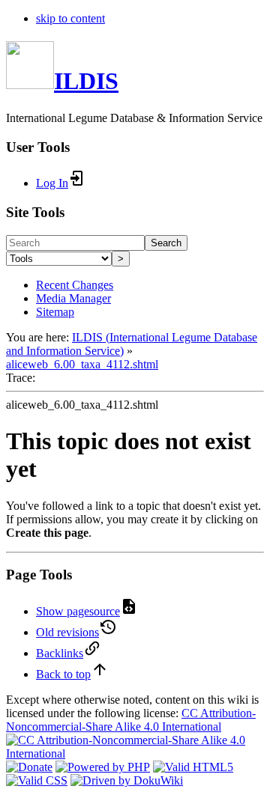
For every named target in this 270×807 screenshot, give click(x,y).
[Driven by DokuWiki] (126, 780)
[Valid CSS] (37, 780)
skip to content (70, 18)
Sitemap (55, 311)
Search (166, 243)
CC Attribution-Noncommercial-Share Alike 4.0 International (131, 720)
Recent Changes (74, 284)
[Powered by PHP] (103, 767)
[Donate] (29, 767)
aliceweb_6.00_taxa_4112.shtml (82, 364)
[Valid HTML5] (193, 767)
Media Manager (73, 298)
